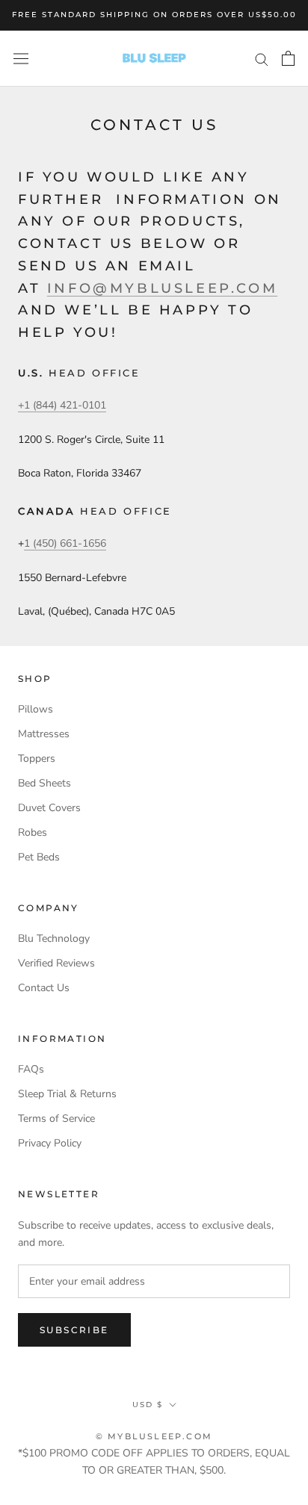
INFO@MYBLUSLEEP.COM (162, 288)
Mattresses (44, 734)
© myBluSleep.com (154, 1436)
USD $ (147, 1404)
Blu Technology (54, 938)
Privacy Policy (49, 1143)
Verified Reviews (56, 963)
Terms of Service (56, 1118)
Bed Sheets (44, 783)
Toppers (36, 758)
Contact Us (44, 988)
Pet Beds (39, 857)
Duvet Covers (49, 808)
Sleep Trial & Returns (67, 1094)
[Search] (261, 58)
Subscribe (74, 1329)
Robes (32, 832)
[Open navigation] (20, 57)
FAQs (31, 1069)
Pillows (35, 709)
